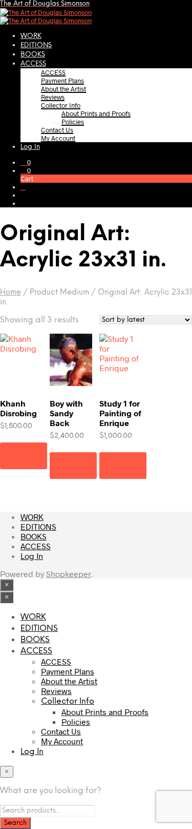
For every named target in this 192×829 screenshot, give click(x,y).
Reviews (53, 97)
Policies (72, 122)
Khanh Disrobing (18, 408)
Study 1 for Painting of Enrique (120, 413)
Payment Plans (62, 80)
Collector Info (60, 105)
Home (10, 292)
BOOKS (32, 54)
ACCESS (33, 64)
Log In (30, 147)
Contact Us (57, 130)
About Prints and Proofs (96, 113)
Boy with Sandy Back (66, 413)
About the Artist (63, 89)
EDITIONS (36, 45)
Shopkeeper (68, 574)
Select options (23, 455)
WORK (30, 36)
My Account (58, 138)
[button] (25, 162)
